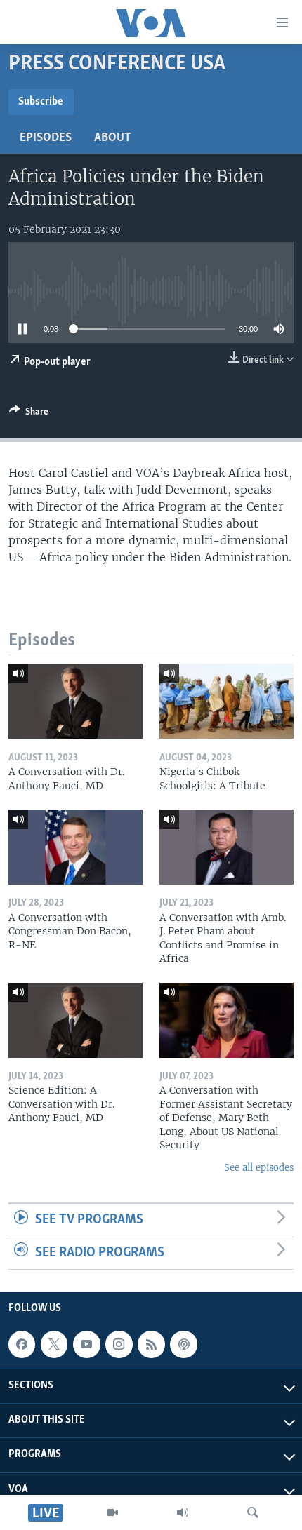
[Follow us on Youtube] (86, 1344)
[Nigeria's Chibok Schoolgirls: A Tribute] (226, 701)
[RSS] (151, 1344)
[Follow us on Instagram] (118, 1344)
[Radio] (183, 1512)
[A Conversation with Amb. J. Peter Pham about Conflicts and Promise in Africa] (226, 847)
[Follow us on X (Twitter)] (54, 1344)
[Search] (253, 1512)
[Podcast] (183, 1344)
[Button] (28, 414)
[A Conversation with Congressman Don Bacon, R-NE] (75, 847)
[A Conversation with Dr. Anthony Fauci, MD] (75, 701)
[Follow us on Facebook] (21, 1344)
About (112, 138)
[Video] (112, 1512)
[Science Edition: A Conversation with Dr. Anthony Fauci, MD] (75, 1020)
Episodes (46, 138)
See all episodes (259, 1168)
